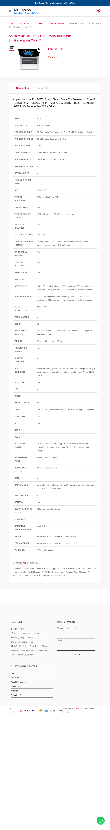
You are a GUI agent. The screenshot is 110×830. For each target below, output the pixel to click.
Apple (25, 563)
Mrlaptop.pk (80, 708)
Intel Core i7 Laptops (56, 23)
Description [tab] (23, 88)
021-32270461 (20, 633)
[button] (101, 821)
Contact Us (16, 686)
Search (92, 11)
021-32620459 (34, 633)
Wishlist (14, 691)
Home (11, 23)
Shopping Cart (17, 695)
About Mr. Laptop (18, 682)
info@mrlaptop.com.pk (24, 637)
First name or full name (67, 628)
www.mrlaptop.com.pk (24, 642)
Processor (39, 23)
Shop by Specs (24, 23)
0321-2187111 (20, 629)
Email (59, 640)
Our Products (17, 677)
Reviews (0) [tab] (41, 88)
